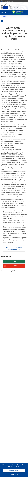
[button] (17, 6)
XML (15, 261)
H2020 (5, 16)
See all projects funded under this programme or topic (14, 248)
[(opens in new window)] (6, 6)
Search (21, 6)
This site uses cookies (8, 465)
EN (2, 21)
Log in (14, 6)
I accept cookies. (14, 470)
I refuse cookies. (14, 474)
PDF (15, 266)
